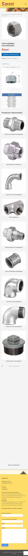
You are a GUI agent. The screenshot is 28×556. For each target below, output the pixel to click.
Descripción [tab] (5, 64)
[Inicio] (8, 3)
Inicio (3, 14)
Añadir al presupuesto (11, 54)
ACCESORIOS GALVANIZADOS (10, 14)
